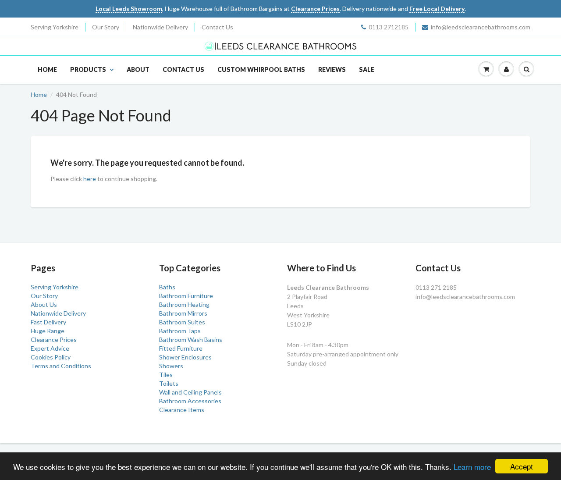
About (138, 69)
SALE (366, 69)
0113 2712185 (388, 27)
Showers (171, 366)
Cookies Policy (51, 357)
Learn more (472, 466)
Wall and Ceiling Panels (190, 392)
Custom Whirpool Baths (261, 69)
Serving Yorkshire (54, 27)
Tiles (166, 374)
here (89, 178)
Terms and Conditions (61, 366)
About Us (44, 304)
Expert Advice (50, 348)
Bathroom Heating (184, 304)
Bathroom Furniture (186, 295)
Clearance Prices (54, 339)
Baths (167, 287)
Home (47, 69)
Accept (521, 466)
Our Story (105, 27)
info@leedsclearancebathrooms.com (480, 27)
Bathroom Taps (180, 330)
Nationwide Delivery (160, 27)
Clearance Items (181, 409)
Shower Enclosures (185, 357)
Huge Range (47, 330)
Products (88, 69)
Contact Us (217, 27)
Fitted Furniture (180, 348)
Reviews (332, 69)
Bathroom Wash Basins (190, 339)
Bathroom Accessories (190, 401)
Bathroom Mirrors (183, 313)
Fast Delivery (48, 322)
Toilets (168, 383)
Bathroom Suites (182, 322)
